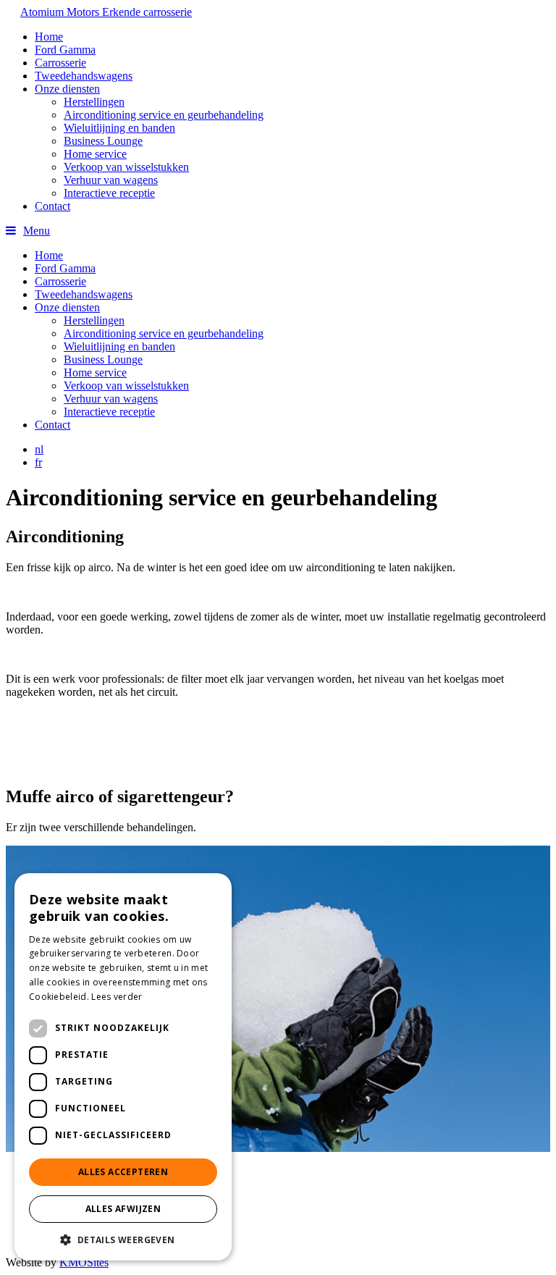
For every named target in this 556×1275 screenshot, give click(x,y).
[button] (123, 1239)
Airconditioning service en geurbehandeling (164, 115)
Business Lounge (103, 141)
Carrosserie (60, 62)
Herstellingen (94, 102)
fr (38, 462)
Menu (36, 230)
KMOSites (84, 1262)
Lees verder (116, 996)
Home (49, 36)
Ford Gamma (65, 49)
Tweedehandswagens (83, 76)
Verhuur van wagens (111, 180)
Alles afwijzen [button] (123, 1209)
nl (39, 449)
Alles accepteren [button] (123, 1172)
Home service (95, 154)
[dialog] (123, 1067)
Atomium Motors (106, 12)
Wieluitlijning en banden (119, 128)
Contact (52, 206)
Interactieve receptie (109, 193)
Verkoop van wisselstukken (126, 167)
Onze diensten (67, 89)
